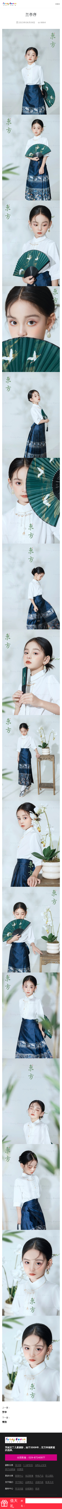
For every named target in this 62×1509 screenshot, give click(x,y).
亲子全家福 (10, 1469)
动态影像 (29, 1475)
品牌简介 (29, 1482)
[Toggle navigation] (57, 4)
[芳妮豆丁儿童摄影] (9, 4)
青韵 (6, 1419)
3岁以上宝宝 (40, 1465)
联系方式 (49, 1482)
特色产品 (39, 1475)
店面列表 (39, 1482)
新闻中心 (19, 1475)
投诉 (37, 1488)
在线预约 (29, 1488)
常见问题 (19, 1488)
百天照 (18, 1465)
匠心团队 (49, 1475)
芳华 (6, 1409)
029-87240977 (37, 1457)
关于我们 (19, 1482)
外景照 (20, 1469)
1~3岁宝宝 (28, 1465)
